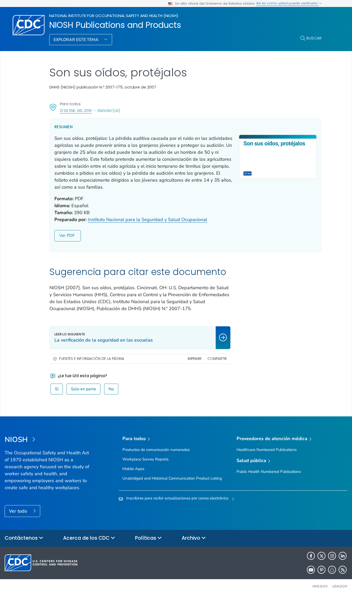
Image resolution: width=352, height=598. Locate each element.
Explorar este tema (76, 40)
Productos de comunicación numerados (156, 449)
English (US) (109, 110)
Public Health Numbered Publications (269, 471)
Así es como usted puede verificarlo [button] (287, 3)
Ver (62, 235)
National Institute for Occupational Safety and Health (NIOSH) (113, 15)
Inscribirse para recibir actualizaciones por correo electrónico (177, 498)
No (111, 389)
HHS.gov (320, 586)
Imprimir (195, 358)
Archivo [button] (192, 538)
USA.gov (339, 586)
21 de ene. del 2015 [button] (76, 110)
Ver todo (18, 511)
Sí (56, 389)
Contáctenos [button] (22, 538)
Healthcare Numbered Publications (267, 449)
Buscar (314, 38)
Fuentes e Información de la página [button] (91, 358)
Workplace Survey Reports (145, 459)
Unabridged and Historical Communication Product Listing (172, 478)
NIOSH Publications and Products (115, 25)
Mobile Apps (133, 468)
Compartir (217, 358)
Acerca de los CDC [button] (87, 538)
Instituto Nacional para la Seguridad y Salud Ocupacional (147, 219)
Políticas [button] (146, 538)
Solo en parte (83, 389)
